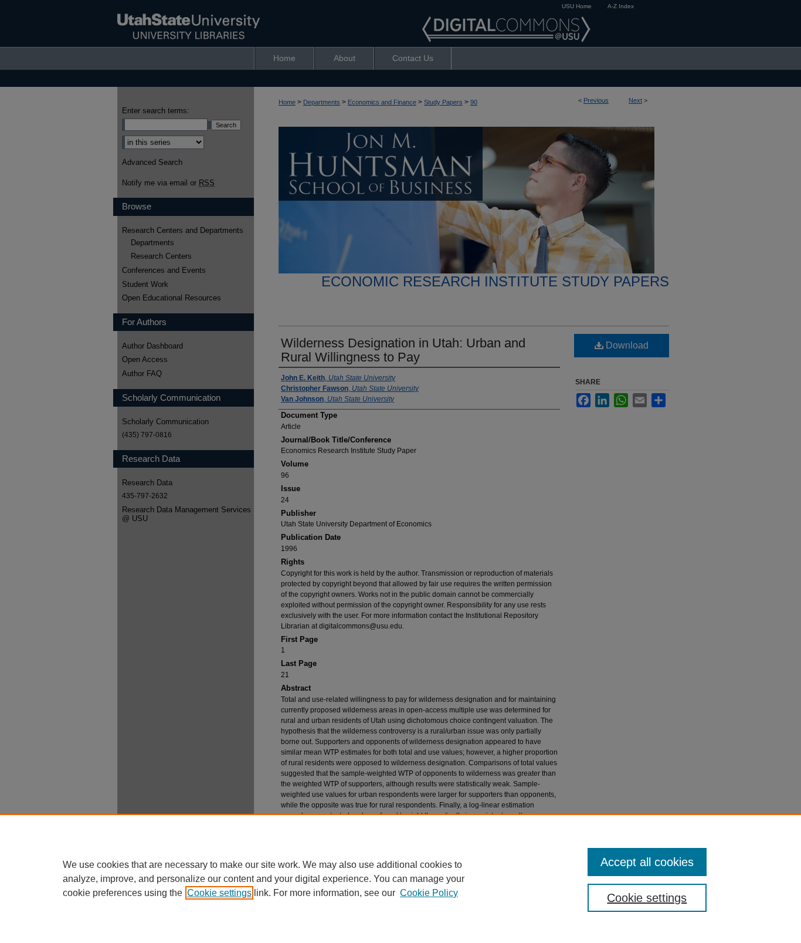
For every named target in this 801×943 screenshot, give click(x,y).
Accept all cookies (647, 862)
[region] (400, 878)
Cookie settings (219, 893)
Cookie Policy (429, 893)
